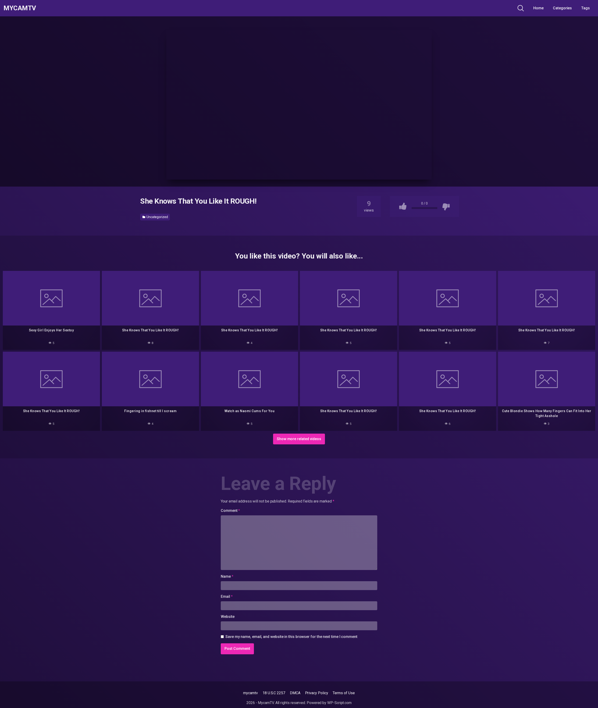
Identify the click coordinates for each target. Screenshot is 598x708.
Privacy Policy (316, 693)
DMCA (295, 693)
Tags (585, 8)
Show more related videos (299, 439)
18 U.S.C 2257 (274, 693)
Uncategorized (157, 217)
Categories (562, 8)
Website (227, 616)
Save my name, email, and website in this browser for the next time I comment (291, 636)
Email (226, 596)
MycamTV (20, 8)
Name (227, 576)
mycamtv (250, 693)
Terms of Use (344, 693)
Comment (230, 510)
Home (538, 8)
